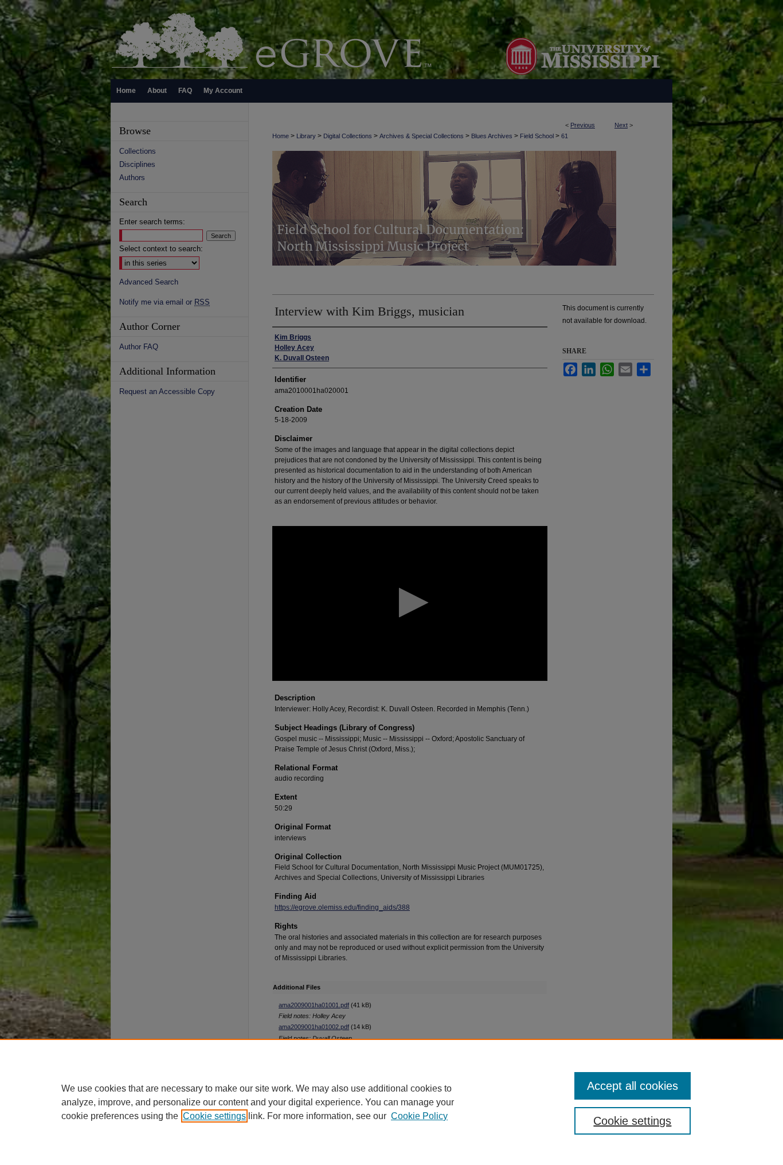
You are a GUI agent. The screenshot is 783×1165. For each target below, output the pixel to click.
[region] (391, 1102)
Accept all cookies (632, 1086)
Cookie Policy (419, 1116)
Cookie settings (214, 1116)
